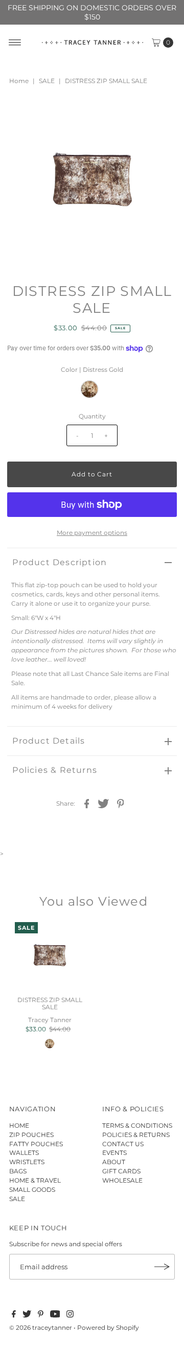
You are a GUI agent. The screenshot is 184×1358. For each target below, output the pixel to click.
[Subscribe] (162, 1267)
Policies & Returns (54, 770)
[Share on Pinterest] (120, 803)
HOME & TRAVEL (35, 1180)
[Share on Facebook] (87, 803)
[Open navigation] (15, 42)
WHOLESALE (122, 1180)
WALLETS (24, 1152)
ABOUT (113, 1162)
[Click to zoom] (160, 114)
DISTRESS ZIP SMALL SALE (49, 1003)
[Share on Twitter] (103, 803)
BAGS (18, 1171)
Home (19, 81)
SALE (47, 81)
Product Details (48, 741)
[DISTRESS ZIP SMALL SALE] (49, 957)
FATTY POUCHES (36, 1144)
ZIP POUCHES (31, 1135)
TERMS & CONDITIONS (137, 1125)
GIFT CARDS (121, 1171)
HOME (19, 1125)
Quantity (92, 416)
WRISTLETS (26, 1162)
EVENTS (114, 1152)
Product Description (59, 562)
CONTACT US (123, 1144)
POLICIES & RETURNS (136, 1135)
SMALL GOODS (32, 1189)
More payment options (92, 532)
